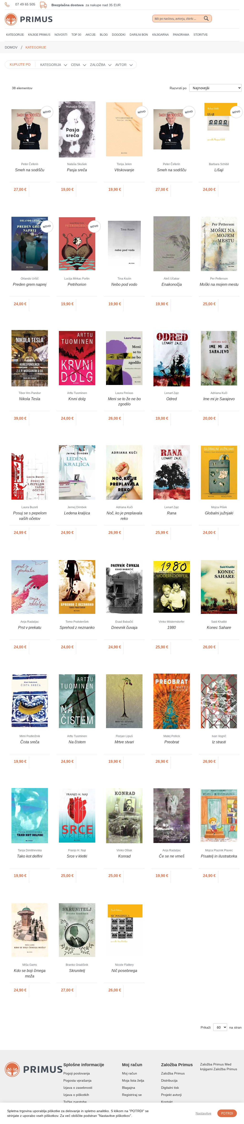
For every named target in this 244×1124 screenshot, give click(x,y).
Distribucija (169, 1080)
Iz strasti (219, 742)
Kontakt (167, 1102)
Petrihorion (77, 284)
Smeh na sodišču (29, 170)
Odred (171, 399)
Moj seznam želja (219, 19)
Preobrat (171, 742)
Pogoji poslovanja (76, 1073)
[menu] (122, 35)
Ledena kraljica (77, 513)
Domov (11, 47)
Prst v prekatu (29, 628)
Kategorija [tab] (50, 65)
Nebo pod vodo (124, 284)
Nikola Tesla (29, 399)
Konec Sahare (219, 628)
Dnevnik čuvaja (124, 628)
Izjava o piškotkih (76, 1095)
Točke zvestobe (75, 1102)
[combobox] (182, 18)
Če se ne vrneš (171, 856)
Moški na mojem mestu (219, 284)
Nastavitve (203, 1113)
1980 (171, 628)
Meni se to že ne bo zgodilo (124, 401)
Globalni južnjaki (219, 513)
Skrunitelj (77, 971)
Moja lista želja (133, 1080)
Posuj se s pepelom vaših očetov (29, 516)
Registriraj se (132, 1095)
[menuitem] (15, 35)
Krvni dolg (77, 399)
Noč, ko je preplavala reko (124, 516)
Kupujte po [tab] (20, 64)
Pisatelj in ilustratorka (219, 856)
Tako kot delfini (29, 856)
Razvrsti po (178, 88)
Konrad (124, 856)
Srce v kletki (77, 856)
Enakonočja (172, 284)
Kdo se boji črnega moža (30, 973)
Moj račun (129, 1073)
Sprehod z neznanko (77, 628)
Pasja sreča (77, 170)
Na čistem (77, 742)
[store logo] (28, 14)
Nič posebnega (124, 971)
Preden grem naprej (29, 284)
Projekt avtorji (171, 1095)
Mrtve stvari (124, 742)
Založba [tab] (97, 65)
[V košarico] (40, 189)
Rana (171, 513)
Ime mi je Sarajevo (219, 399)
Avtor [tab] (121, 65)
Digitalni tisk (170, 1087)
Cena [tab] (75, 65)
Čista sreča (29, 742)
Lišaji (219, 170)
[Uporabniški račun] (227, 19)
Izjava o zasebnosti (77, 1087)
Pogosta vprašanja (77, 1080)
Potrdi (227, 1113)
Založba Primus (173, 1073)
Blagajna (128, 1087)
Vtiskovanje (124, 170)
